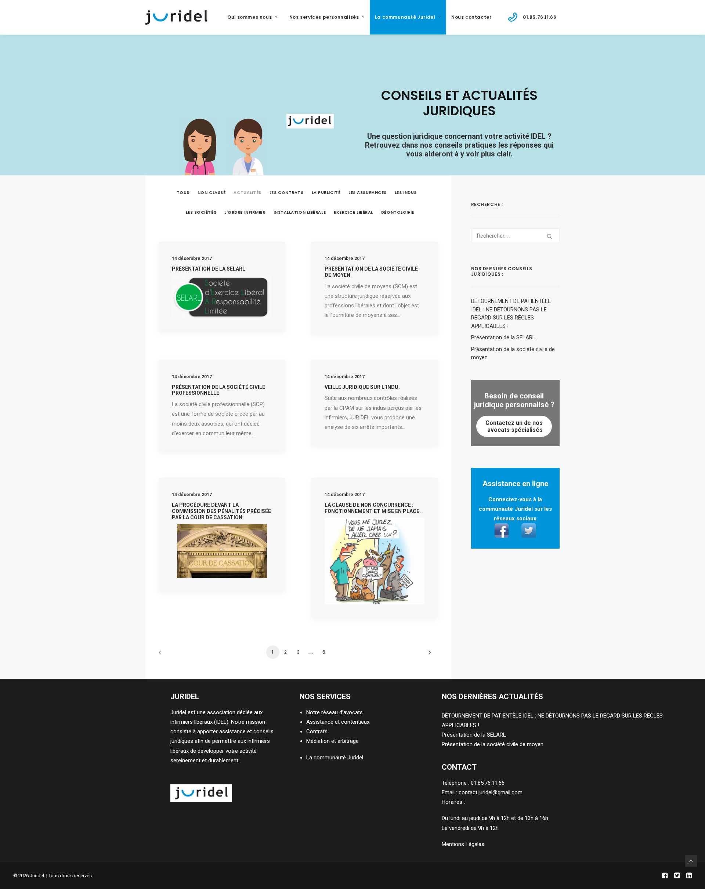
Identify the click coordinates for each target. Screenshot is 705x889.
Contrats (317, 731)
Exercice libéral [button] (353, 212)
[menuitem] (255, 17)
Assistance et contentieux (337, 722)
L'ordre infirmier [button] (244, 212)
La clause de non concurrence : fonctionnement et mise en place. (373, 508)
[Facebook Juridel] (504, 536)
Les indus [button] (406, 192)
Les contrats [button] (287, 192)
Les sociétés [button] (201, 212)
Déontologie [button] (397, 212)
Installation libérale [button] (300, 212)
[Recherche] (515, 235)
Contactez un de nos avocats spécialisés (514, 426)
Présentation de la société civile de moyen (492, 744)
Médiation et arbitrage (332, 741)
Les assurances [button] (367, 192)
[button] (549, 236)
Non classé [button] (212, 192)
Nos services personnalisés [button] (324, 17)
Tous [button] (183, 192)
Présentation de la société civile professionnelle (218, 390)
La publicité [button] (326, 192)
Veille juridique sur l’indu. (362, 387)
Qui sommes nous (249, 17)
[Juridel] (176, 17)
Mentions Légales (463, 844)
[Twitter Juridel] (526, 536)
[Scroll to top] (691, 860)
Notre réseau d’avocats (334, 712)
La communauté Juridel (334, 757)
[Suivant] (428, 655)
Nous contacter (471, 17)
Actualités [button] (247, 192)
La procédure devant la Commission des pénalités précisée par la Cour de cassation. (221, 511)
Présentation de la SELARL (208, 269)
